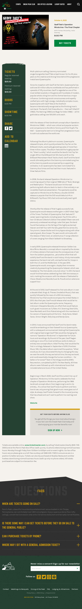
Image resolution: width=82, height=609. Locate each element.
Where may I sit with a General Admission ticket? (31, 544)
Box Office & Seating (45, 4)
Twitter (44, 577)
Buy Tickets (65, 43)
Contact (6, 589)
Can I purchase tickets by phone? (21, 536)
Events (18, 4)
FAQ (48, 589)
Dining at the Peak (38, 589)
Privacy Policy (31, 593)
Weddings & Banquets (20, 589)
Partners (75, 589)
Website (33, 403)
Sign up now (54, 430)
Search (78, 4)
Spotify (54, 577)
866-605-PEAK (28, 597)
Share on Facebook (6, 128)
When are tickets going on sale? (21, 503)
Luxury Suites (60, 4)
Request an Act (50, 593)
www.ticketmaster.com (35, 445)
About (69, 4)
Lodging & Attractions (61, 589)
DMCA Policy (40, 593)
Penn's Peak (6, 4)
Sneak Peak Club (29, 4)
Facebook (39, 577)
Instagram (49, 577)
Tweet (10, 128)
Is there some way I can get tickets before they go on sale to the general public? (38, 525)
